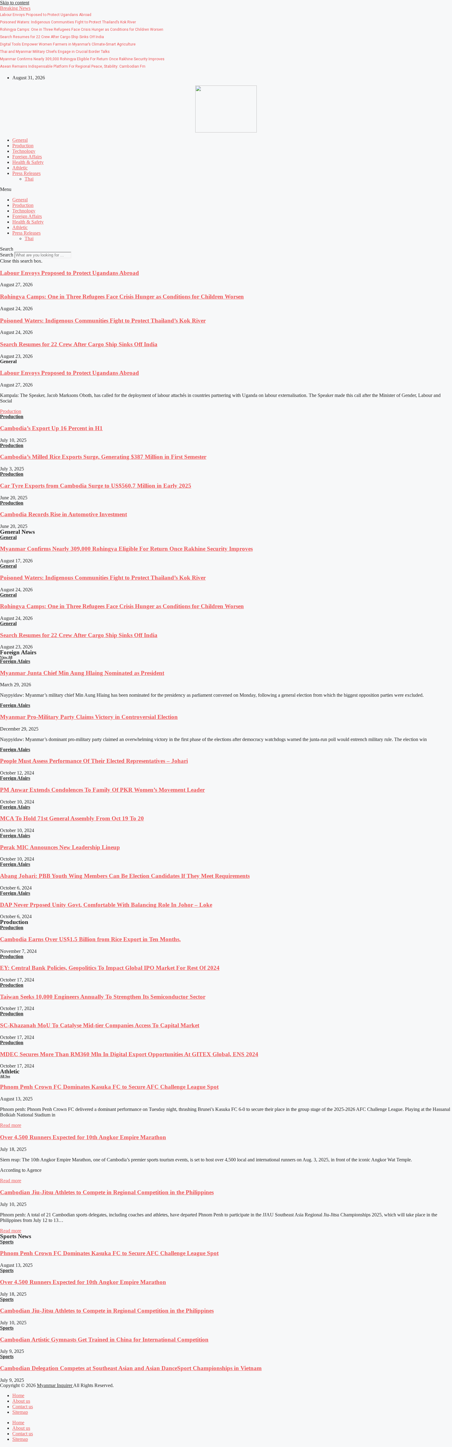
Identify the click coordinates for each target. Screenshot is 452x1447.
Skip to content (14, 2)
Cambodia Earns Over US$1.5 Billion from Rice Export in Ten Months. (90, 939)
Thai (29, 178)
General (20, 140)
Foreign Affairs (27, 156)
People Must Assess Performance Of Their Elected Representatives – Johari (94, 761)
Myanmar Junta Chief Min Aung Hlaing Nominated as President (82, 673)
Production (23, 145)
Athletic (20, 167)
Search (6, 254)
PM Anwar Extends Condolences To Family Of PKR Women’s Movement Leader (102, 790)
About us (21, 1401)
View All (6, 657)
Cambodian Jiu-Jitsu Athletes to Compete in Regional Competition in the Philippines (107, 1192)
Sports (7, 1241)
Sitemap (20, 1412)
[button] (15, 8)
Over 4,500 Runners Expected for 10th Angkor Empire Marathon (83, 1137)
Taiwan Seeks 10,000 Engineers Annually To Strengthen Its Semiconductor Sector (102, 996)
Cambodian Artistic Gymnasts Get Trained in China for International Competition (104, 1339)
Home (18, 1395)
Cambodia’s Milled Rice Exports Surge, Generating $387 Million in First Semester (103, 457)
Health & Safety (28, 162)
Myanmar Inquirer (55, 1385)
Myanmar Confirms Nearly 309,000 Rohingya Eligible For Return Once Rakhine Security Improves (126, 548)
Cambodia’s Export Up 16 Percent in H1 (51, 428)
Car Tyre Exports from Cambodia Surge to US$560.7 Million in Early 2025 (95, 485)
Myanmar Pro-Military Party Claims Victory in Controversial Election (89, 717)
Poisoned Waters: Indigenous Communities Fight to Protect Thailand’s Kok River (103, 320)
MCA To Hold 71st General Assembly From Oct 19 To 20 (72, 818)
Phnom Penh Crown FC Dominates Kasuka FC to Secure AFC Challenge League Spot (109, 1087)
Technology (23, 151)
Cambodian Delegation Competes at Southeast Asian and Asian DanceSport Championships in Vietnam (131, 1368)
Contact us (22, 1406)
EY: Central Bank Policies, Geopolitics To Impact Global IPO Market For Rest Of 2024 (110, 968)
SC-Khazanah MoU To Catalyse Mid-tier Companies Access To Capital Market (99, 1025)
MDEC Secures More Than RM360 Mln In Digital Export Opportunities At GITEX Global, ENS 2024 (129, 1054)
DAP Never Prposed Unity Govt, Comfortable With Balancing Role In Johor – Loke (106, 905)
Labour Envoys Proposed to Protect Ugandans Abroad (69, 273)
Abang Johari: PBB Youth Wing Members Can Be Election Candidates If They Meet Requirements (125, 876)
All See (5, 1076)
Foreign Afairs (15, 661)
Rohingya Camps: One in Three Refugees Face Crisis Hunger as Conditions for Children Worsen (122, 296)
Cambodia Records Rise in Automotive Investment (63, 514)
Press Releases (26, 173)
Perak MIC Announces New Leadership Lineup (60, 847)
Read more (10, 1125)
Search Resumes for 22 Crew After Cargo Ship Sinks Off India (78, 344)
